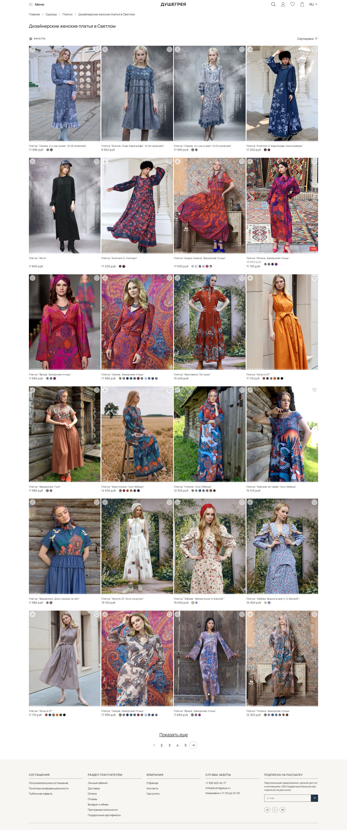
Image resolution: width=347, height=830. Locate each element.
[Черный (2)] (268, 149)
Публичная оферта (40, 793)
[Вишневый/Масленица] (124, 490)
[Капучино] (149, 378)
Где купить (153, 793)
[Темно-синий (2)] (272, 264)
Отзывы (92, 799)
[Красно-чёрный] (127, 490)
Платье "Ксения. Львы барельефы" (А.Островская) (132, 145)
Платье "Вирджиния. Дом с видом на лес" (54, 598)
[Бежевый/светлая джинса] (196, 490)
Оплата (92, 793)
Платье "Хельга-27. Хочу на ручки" (122, 598)
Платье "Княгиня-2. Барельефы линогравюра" (275, 145)
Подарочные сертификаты (104, 815)
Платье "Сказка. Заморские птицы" (122, 374)
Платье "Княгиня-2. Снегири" (119, 258)
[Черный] (281, 378)
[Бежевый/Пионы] (196, 266)
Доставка (94, 788)
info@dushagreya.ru (217, 788)
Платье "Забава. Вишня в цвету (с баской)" (273, 598)
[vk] (282, 810)
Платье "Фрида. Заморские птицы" (50, 374)
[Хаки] (214, 490)
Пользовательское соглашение (48, 783)
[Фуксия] (199, 714)
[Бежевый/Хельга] (263, 378)
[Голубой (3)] (196, 602)
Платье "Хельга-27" (259, 374)
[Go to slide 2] (56, 139)
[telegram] (267, 810)
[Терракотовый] (283, 714)
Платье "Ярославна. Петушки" (192, 374)
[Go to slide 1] (38, 139)
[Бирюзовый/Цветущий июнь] (134, 378)
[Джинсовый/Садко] (199, 266)
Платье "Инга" (37, 258)
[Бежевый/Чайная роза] (265, 602)
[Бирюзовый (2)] (127, 378)
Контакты (152, 788)
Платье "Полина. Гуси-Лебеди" (193, 486)
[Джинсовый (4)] (145, 378)
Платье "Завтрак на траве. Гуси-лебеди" (272, 486)
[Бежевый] (47, 149)
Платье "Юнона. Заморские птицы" (268, 258)
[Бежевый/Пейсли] (192, 266)
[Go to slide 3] (74, 139)
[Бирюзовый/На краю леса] (131, 378)
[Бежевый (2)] (265, 264)
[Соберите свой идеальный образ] (32, 49)
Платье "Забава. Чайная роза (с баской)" (199, 598)
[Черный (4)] (152, 378)
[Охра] (57, 714)
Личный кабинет (98, 783)
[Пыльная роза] (203, 266)
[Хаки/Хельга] (278, 378)
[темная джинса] (156, 378)
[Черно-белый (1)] (120, 266)
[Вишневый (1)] (138, 714)
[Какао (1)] (271, 378)
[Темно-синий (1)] (51, 490)
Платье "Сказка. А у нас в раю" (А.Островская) (57, 145)
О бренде (152, 783)
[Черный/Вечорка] (134, 490)
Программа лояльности (103, 809)
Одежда (51, 14)
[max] (275, 810)
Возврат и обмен (98, 804)
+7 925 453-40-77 (215, 783)
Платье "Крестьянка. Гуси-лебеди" (122, 486)
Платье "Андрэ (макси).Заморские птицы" (200, 258)
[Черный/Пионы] (210, 266)
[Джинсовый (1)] (196, 149)
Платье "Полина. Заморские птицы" (268, 711)
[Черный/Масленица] (138, 490)
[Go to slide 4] (91, 139)
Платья (67, 14)
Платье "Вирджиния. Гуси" (45, 486)
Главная (34, 14)
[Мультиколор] (131, 490)
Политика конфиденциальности (48, 788)
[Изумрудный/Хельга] (267, 378)
